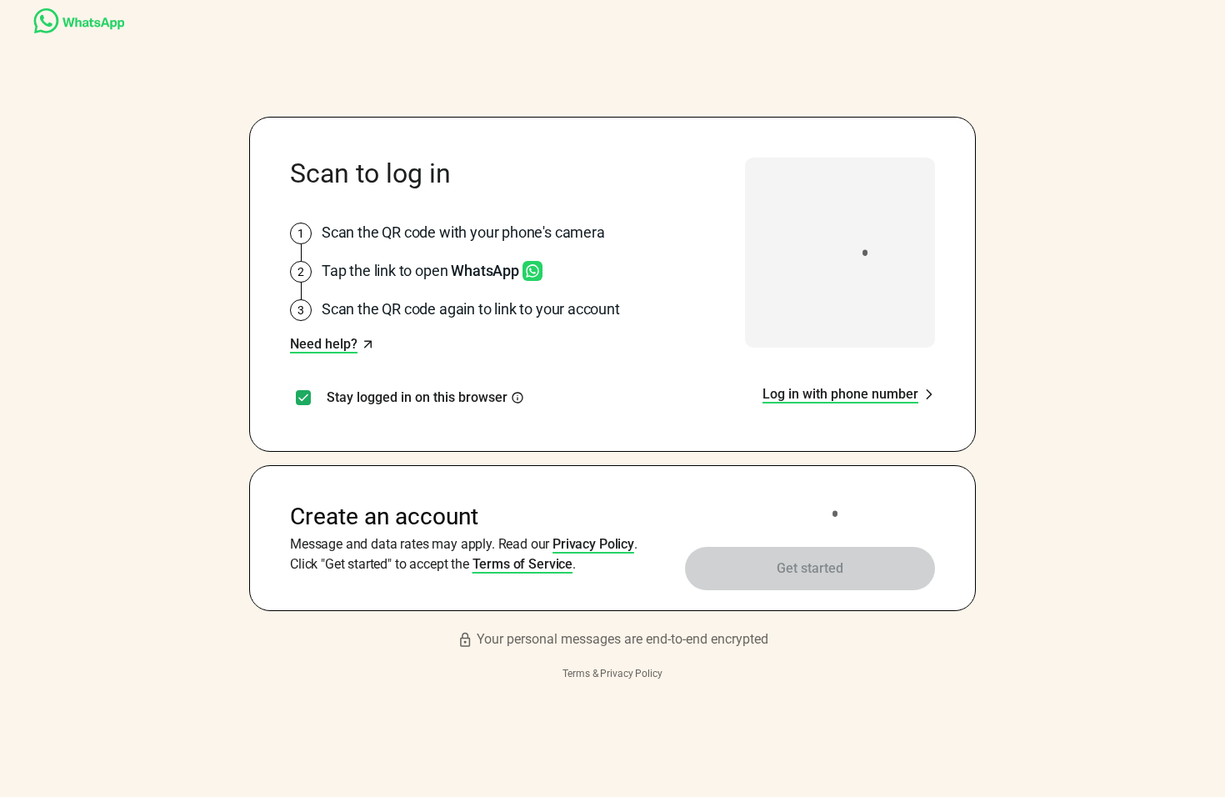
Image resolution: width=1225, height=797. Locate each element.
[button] (332, 344)
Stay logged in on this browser (417, 397)
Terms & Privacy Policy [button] (612, 673)
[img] (517, 397)
